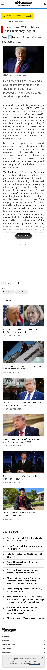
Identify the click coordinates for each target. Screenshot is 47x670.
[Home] (23, 4)
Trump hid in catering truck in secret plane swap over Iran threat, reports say (23, 367)
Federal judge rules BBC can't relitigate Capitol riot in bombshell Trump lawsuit (22, 404)
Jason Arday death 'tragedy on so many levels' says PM (24, 547)
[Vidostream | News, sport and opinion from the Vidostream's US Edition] (17, 630)
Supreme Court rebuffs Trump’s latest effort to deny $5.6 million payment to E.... (22, 330)
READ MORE (23, 236)
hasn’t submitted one (23, 193)
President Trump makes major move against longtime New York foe (23, 571)
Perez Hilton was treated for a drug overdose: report (22, 563)
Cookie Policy (34, 664)
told (20, 132)
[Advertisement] (23, 260)
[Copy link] (9, 283)
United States (21, 292)
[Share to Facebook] (19, 283)
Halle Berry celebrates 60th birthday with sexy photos (24, 555)
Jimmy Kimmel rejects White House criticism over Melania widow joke (21, 477)
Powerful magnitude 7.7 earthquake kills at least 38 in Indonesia (24, 539)
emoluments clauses (22, 146)
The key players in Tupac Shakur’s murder (25, 618)
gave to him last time (32, 223)
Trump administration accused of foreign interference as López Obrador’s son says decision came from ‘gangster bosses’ (25, 599)
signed (24, 190)
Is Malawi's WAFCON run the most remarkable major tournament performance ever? (22, 610)
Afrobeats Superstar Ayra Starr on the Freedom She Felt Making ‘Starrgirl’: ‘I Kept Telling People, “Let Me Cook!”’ (23, 581)
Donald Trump (8, 292)
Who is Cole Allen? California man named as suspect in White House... (21, 514)
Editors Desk (17, 37)
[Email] (3, 283)
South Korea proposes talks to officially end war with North (24, 590)
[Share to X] (14, 283)
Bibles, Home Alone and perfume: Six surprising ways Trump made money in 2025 (22, 440)
